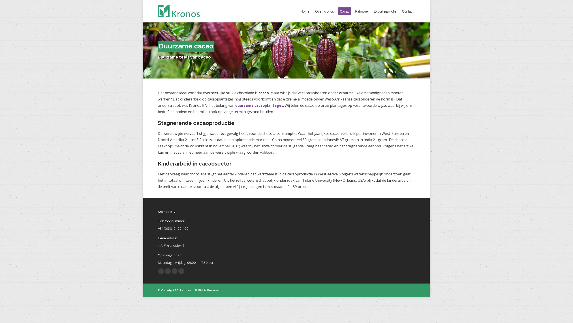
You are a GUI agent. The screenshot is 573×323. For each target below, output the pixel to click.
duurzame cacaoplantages (259, 105)
